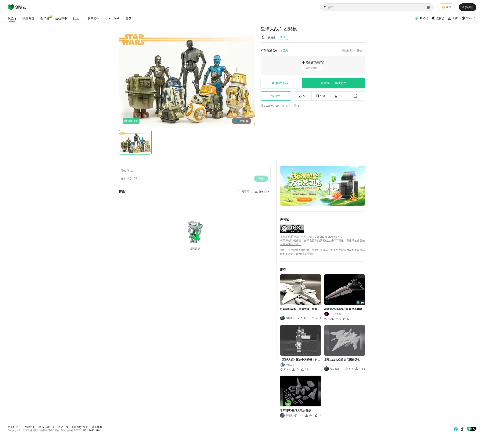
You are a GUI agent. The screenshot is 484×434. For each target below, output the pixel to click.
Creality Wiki (80, 427)
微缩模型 (346, 50)
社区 (76, 18)
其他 (359, 50)
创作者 (44, 18)
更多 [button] (128, 18)
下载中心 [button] (91, 18)
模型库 (12, 18)
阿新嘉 (272, 37)
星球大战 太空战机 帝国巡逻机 (342, 359)
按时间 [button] (263, 191)
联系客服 (97, 427)
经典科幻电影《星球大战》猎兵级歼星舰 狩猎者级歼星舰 (300, 309)
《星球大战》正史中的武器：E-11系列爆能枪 (300, 360)
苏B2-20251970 (91, 430)
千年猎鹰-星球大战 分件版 (295, 410)
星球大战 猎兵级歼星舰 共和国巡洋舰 (343, 309)
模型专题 (28, 18)
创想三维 (63, 427)
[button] (468, 18)
